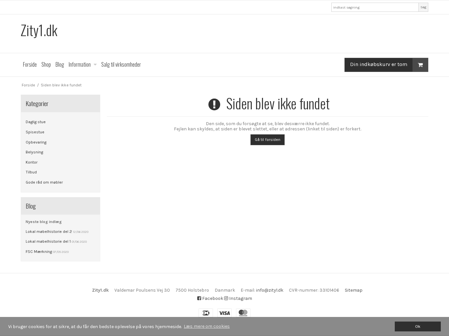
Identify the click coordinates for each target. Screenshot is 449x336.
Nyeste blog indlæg (44, 221)
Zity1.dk (39, 30)
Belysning (34, 152)
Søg (423, 7)
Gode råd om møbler (44, 182)
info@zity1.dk (269, 290)
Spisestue (35, 132)
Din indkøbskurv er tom (378, 64)
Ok (417, 326)
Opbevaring (36, 142)
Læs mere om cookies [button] (207, 326)
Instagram (240, 298)
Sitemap (354, 290)
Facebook (212, 298)
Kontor (31, 162)
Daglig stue (36, 122)
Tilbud (31, 172)
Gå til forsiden (267, 139)
